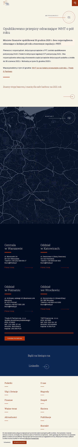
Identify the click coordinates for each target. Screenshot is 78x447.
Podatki (8, 383)
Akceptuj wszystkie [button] (19, 442)
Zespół (44, 400)
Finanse (9, 400)
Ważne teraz (11, 408)
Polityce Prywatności (31, 438)
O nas (43, 383)
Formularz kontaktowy (14, 338)
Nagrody (45, 391)
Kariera (44, 408)
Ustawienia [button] (7, 442)
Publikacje (46, 417)
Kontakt (45, 425)
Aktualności (11, 417)
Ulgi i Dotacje (11, 391)
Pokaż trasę (9, 267)
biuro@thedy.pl (11, 263)
